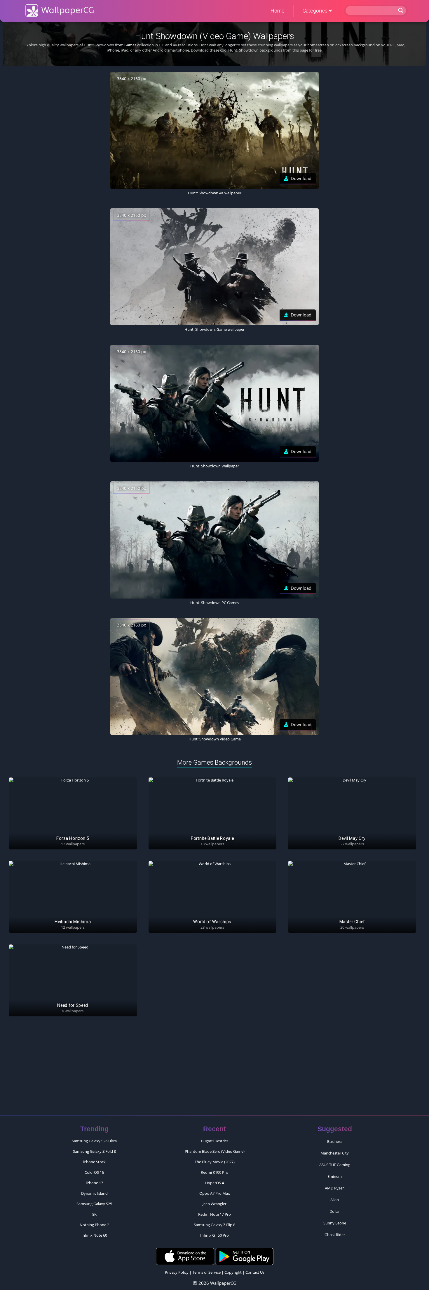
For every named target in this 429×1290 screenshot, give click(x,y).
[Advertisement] (214, 1069)
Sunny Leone (334, 1223)
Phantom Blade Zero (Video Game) (215, 1151)
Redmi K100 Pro (214, 1172)
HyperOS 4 (214, 1182)
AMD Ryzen (335, 1188)
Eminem (334, 1176)
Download (301, 178)
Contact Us (254, 1272)
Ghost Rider (335, 1234)
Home (278, 11)
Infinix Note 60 (94, 1235)
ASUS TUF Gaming (334, 1164)
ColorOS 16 (94, 1172)
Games (130, 44)
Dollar (334, 1211)
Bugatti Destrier (214, 1140)
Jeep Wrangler (214, 1203)
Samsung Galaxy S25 (94, 1203)
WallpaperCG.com (59, 10)
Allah (334, 1199)
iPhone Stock (94, 1161)
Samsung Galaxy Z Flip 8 (214, 1224)
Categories (316, 11)
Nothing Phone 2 (94, 1224)
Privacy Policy (177, 1272)
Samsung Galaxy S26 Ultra (94, 1140)
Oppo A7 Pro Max (214, 1193)
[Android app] (244, 1256)
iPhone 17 (94, 1182)
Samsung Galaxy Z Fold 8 (94, 1151)
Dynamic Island (94, 1193)
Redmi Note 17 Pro (214, 1214)
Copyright (233, 1272)
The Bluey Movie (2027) (215, 1161)
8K (94, 1214)
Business (334, 1141)
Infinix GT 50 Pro (214, 1235)
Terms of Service (206, 1272)
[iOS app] (185, 1256)
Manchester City (334, 1153)
